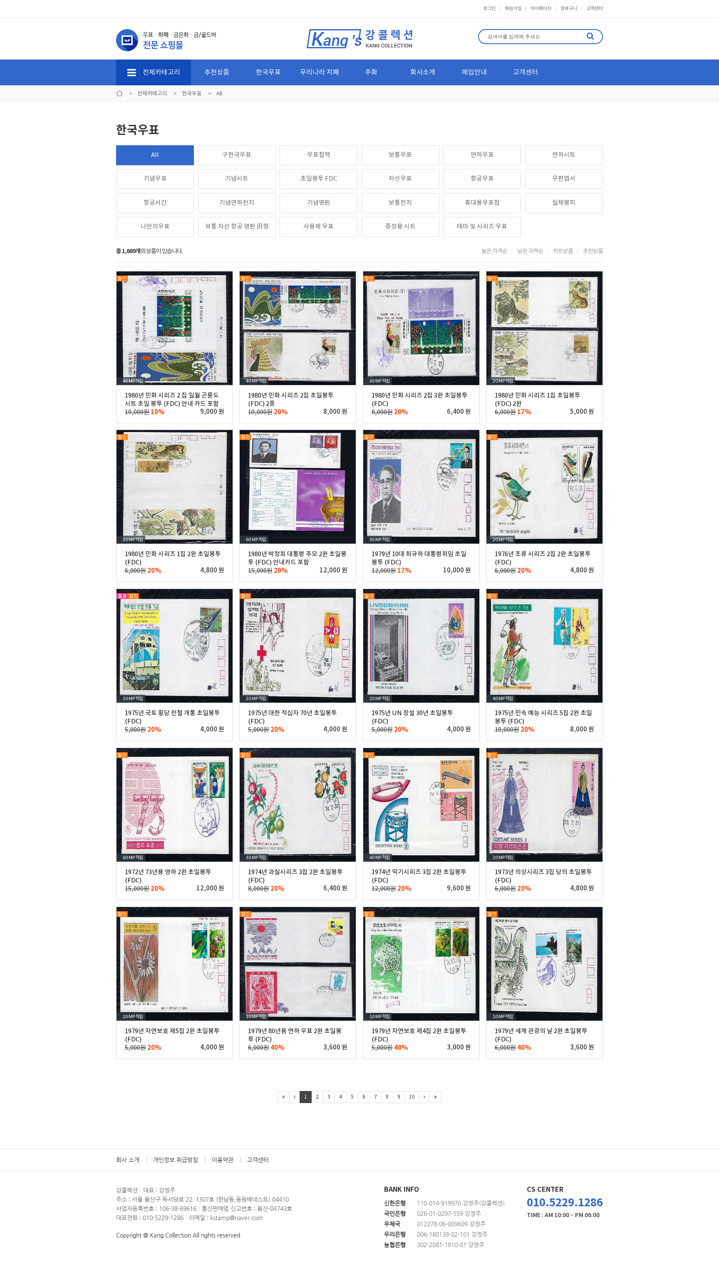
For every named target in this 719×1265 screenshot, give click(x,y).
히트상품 (563, 251)
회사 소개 (127, 1159)
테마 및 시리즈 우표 (482, 226)
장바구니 (568, 8)
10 (412, 1097)
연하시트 (563, 155)
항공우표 (482, 178)
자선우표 (400, 178)
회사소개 (422, 72)
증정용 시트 (400, 226)
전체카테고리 (160, 72)
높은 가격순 (494, 251)
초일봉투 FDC (318, 178)
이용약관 (222, 1159)
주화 (371, 72)
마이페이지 (541, 8)
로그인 (489, 8)
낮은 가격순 (530, 251)
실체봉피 (563, 202)
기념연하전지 (236, 202)
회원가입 (513, 8)
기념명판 (318, 202)
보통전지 (400, 202)
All (155, 155)
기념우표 (155, 178)
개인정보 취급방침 (175, 1159)
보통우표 (400, 155)
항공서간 (155, 202)
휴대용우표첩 (482, 202)
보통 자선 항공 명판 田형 (237, 226)
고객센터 (594, 8)
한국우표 (268, 72)
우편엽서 (563, 178)
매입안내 (474, 72)
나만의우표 (155, 226)
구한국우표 (236, 155)
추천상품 (216, 72)
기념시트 (236, 178)
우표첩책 (318, 155)
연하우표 (482, 155)
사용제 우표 (318, 226)
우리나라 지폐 (319, 72)
